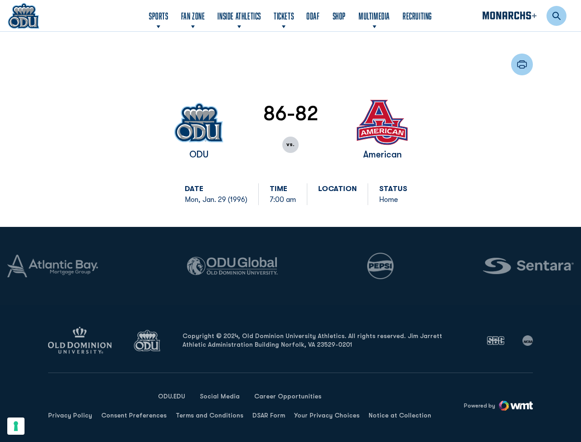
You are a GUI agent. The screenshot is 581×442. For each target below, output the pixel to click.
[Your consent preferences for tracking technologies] (16, 426)
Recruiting (417, 16)
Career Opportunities (287, 396)
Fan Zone (193, 16)
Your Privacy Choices (326, 415)
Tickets (284, 16)
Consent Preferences (134, 415)
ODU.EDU (171, 396)
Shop (339, 15)
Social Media (220, 396)
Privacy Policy (70, 415)
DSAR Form (268, 415)
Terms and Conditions (209, 415)
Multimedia (374, 16)
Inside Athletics (239, 16)
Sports (158, 16)
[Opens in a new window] (495, 340)
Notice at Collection (400, 415)
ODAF (313, 15)
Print (522, 64)
